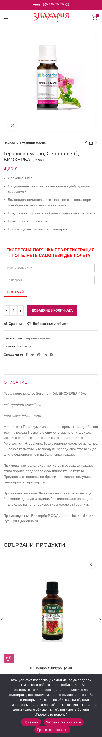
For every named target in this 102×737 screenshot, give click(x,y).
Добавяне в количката (52, 310)
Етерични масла (33, 143)
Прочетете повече (52, 730)
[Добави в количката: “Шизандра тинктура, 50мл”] (9, 658)
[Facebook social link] (26, 355)
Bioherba (24, 346)
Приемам (31, 722)
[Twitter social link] (32, 355)
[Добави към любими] (91, 564)
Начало (10, 143)
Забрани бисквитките (63, 722)
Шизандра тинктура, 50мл (51, 668)
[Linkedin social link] (45, 355)
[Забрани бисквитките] (95, 705)
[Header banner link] (51, 5)
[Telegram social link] (51, 355)
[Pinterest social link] (39, 355)
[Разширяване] (12, 126)
